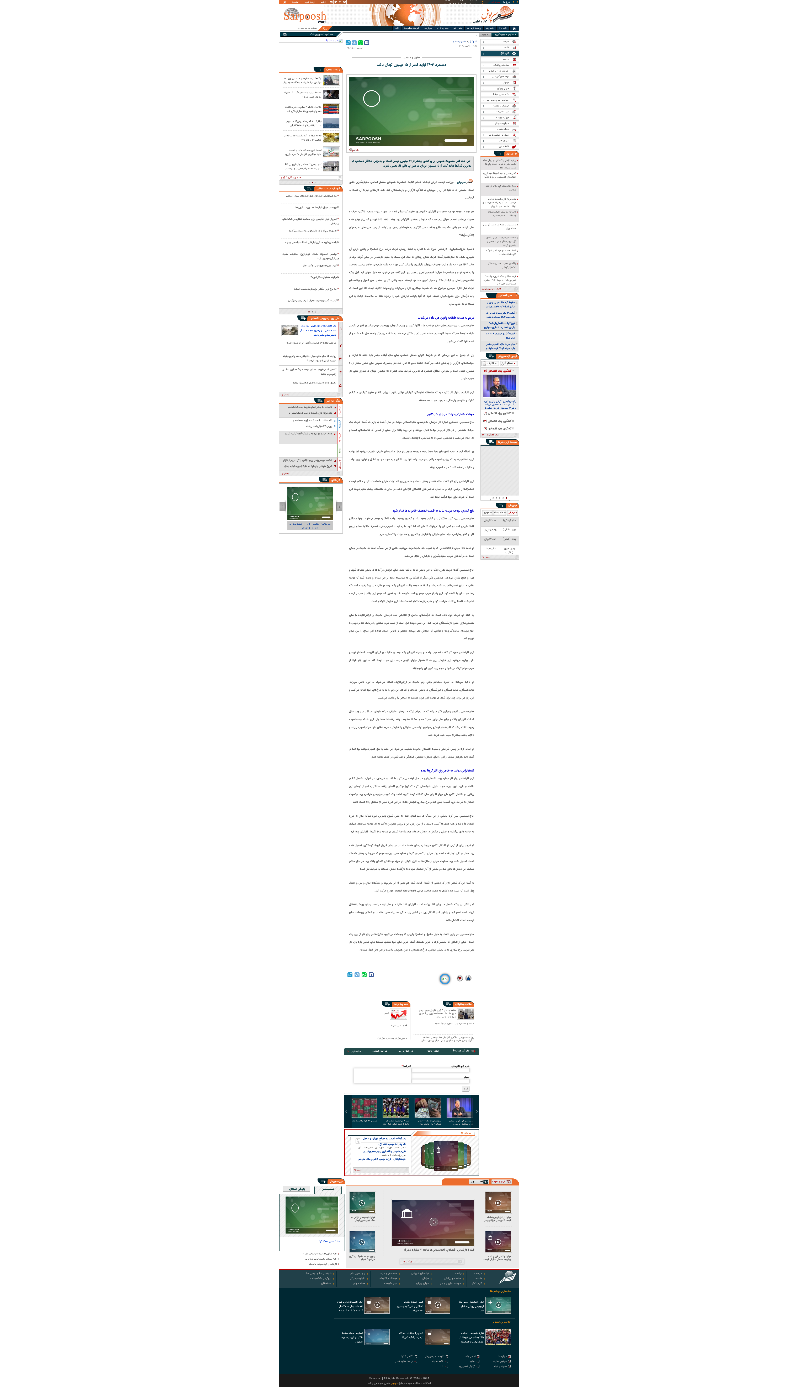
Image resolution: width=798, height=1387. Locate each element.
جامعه (458, 1273)
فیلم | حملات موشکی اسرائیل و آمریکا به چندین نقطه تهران (410, 1306)
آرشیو (323, 2)
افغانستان (326, 1283)
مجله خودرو (359, 1283)
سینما (340, 450)
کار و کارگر (473, 41)
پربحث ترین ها (474, 28)
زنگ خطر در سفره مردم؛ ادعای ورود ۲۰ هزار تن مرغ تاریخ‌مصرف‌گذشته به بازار (302, 80)
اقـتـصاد (340, 424)
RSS (441, 1366)
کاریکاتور (335, 480)
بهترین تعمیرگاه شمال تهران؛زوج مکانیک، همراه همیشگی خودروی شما (310, 256)
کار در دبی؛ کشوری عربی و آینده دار (320, 266)
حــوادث (340, 437)
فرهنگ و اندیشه (388, 1278)
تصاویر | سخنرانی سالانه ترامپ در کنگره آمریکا (411, 1335)
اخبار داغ (503, 28)
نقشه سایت (438, 1361)
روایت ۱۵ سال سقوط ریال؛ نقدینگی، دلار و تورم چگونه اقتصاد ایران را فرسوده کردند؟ (309, 358)
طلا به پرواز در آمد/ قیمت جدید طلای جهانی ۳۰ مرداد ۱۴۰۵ (302, 138)
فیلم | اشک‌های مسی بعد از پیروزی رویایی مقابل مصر (471, 1306)
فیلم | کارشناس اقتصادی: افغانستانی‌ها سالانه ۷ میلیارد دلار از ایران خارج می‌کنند (439, 1250)
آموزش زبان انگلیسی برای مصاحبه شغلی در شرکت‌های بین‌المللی (310, 221)
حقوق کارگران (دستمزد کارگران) (392, 1038)
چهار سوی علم (357, 1273)
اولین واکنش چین (468, 35)
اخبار (397, 28)
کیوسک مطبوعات (411, 28)
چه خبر (330, 401)
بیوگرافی (428, 28)
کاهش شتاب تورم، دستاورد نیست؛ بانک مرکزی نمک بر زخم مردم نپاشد (309, 371)
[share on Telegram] (354, 42)
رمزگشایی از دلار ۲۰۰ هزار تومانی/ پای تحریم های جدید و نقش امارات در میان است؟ (429, 1122)
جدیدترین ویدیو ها (500, 1291)
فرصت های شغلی (403, 1361)
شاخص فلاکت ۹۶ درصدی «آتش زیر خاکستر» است (311, 343)
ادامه (487, 557)
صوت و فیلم (500, 1366)
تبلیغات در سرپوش (434, 1356)
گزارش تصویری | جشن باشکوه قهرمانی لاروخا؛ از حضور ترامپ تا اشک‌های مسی (472, 1338)
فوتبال (425, 1278)
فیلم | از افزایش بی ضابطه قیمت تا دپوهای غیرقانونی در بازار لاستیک (498, 1219)
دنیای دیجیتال (357, 1278)
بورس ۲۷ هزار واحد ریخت (364, 1121)
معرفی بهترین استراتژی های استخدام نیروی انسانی (311, 196)
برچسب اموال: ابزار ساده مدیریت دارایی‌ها (316, 207)
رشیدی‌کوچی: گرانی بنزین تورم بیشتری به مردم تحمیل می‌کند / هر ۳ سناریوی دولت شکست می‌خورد (461, 1122)
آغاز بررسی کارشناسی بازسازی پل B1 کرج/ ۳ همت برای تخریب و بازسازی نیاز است (303, 166)
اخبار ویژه (490, 28)
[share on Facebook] (366, 42)
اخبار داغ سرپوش (492, 289)
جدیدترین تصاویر (502, 1322)
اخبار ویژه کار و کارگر (292, 177)
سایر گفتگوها (492, 435)
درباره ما (503, 1356)
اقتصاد (478, 1278)
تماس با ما (470, 1356)
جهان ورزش (422, 1283)
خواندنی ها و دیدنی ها (318, 1273)
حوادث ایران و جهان (450, 1283)
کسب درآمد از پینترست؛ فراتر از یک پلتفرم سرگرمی (312, 301)
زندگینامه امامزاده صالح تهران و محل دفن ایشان (384, 1138)
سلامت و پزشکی (452, 1278)
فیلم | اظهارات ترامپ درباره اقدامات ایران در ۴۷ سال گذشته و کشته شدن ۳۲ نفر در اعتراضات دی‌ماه (350, 1307)
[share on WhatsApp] (360, 42)
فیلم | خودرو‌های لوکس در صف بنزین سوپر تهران (363, 1219)
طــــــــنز (328, 1189)
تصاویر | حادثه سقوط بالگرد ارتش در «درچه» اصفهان (351, 1337)
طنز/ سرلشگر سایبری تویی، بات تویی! (321, 1259)
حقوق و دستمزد (459, 41)
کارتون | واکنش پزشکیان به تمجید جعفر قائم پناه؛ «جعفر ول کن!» (311, 525)
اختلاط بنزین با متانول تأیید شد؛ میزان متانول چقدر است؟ (302, 95)
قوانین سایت (500, 1361)
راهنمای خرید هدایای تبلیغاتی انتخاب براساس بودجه (311, 242)
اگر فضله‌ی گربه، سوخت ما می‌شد (323, 1264)
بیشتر (286, 395)
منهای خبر (457, 28)
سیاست (478, 1273)
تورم (386, 1013)
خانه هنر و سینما (388, 1273)
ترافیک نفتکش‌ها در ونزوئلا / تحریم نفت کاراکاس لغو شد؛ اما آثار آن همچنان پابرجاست (303, 123)
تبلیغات (295, 2)
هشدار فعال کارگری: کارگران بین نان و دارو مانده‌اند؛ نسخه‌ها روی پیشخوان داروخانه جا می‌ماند (437, 1013)
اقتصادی (314, 318)
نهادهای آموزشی (420, 1273)
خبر (512, 154)
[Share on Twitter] (348, 42)
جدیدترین (356, 1051)
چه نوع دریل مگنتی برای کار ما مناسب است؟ (315, 289)
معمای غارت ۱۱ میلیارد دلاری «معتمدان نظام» (314, 383)
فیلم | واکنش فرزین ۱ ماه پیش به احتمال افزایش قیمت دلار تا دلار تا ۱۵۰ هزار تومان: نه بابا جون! (497, 1258)
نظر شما (406, 1066)
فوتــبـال (340, 464)
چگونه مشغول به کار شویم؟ (323, 277)
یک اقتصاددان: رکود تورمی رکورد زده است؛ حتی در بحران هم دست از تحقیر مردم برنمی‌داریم (318, 330)
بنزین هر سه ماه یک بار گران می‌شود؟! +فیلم (362, 1258)
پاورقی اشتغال (297, 1189)
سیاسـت (340, 410)
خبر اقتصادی (505, 295)
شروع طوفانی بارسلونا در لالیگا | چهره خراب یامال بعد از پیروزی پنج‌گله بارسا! (396, 1122)
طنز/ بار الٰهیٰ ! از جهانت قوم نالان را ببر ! (320, 1254)
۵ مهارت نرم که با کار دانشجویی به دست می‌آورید (313, 231)
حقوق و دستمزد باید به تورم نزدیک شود (454, 1024)
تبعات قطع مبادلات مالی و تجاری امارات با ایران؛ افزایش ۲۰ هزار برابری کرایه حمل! (303, 152)
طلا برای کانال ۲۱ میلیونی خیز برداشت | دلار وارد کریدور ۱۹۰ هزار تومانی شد (302, 109)
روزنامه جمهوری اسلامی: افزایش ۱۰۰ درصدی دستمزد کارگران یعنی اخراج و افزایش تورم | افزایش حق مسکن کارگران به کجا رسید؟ (447, 1039)
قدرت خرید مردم (399, 1025)
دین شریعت (390, 1283)
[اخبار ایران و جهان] (493, 25)
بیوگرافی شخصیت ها (320, 1278)
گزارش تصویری (467, 1366)
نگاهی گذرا (407, 1356)
